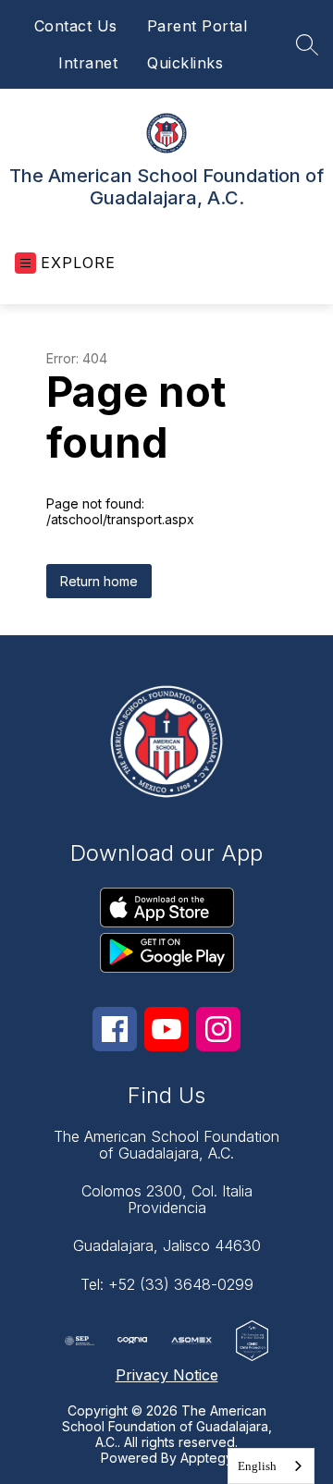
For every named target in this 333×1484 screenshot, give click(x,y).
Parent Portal (197, 26)
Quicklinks (185, 63)
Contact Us (75, 26)
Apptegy (206, 1458)
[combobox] (271, 1466)
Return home (99, 581)
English (257, 1466)
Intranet (87, 63)
